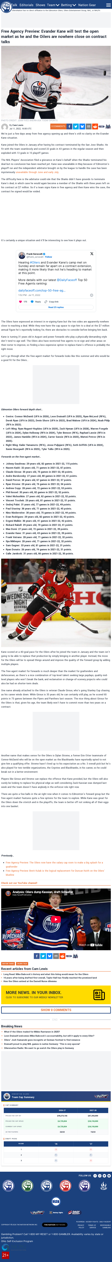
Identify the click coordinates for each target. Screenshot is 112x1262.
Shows (40, 5)
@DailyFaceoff (67, 280)
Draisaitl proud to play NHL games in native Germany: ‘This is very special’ (42, 1044)
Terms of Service (92, 1226)
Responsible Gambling (105, 1226)
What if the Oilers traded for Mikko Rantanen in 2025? (32, 1031)
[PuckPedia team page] (108, 126)
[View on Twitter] (92, 255)
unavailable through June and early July (37, 172)
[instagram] (100, 1176)
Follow (48, 256)
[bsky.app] (82, 126)
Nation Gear (87, 5)
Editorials (26, 5)
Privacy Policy (81, 1226)
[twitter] (76, 126)
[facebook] (69, 126)
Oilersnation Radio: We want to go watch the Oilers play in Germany (39, 1048)
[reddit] (95, 126)
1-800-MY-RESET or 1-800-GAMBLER (49, 1234)
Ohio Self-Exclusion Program (17, 1241)
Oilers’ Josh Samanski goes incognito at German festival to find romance (42, 1040)
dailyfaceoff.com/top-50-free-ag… (41, 290)
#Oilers (35, 262)
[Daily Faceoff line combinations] (101, 126)
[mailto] (89, 126)
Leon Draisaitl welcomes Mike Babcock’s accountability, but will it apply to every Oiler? (49, 1035)
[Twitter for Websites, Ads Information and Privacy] (91, 295)
